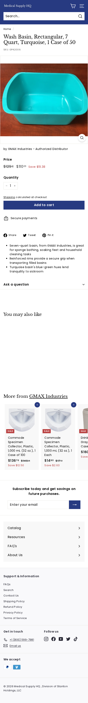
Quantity (11, 177)
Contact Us (11, 596)
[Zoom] (82, 138)
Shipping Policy (14, 601)
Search (8, 590)
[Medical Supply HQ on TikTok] (75, 639)
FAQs (6, 584)
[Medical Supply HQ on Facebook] (53, 639)
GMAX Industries (48, 396)
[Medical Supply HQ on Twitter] (68, 639)
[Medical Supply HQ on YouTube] (61, 639)
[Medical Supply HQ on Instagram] (46, 639)
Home (7, 29)
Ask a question (16, 284)
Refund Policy (12, 607)
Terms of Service (15, 618)
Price (7, 159)
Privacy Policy (13, 613)
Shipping (9, 197)
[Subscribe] (74, 504)
